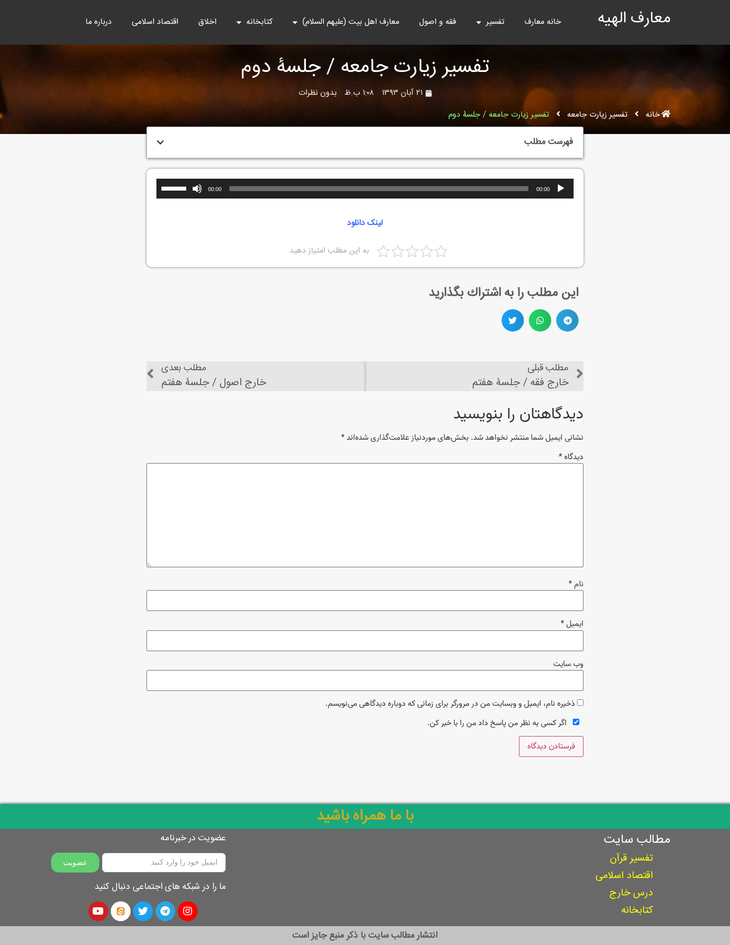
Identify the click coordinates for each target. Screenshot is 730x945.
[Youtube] (98, 911)
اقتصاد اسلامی (155, 22)
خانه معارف (542, 22)
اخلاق (207, 22)
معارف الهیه (633, 19)
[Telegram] (165, 911)
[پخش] (561, 189)
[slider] (175, 188)
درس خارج (631, 893)
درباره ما (98, 22)
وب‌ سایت (568, 664)
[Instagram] (188, 911)
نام (576, 584)
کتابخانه (259, 22)
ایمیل (572, 624)
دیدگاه (571, 457)
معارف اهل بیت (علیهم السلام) (350, 22)
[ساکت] (197, 189)
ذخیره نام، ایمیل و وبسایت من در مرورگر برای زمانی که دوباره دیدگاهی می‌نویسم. (450, 704)
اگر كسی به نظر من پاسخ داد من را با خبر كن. (498, 723)
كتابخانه (637, 910)
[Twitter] (143, 911)
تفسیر (495, 22)
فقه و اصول (437, 22)
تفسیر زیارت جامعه (597, 115)
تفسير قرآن (631, 858)
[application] (365, 189)
